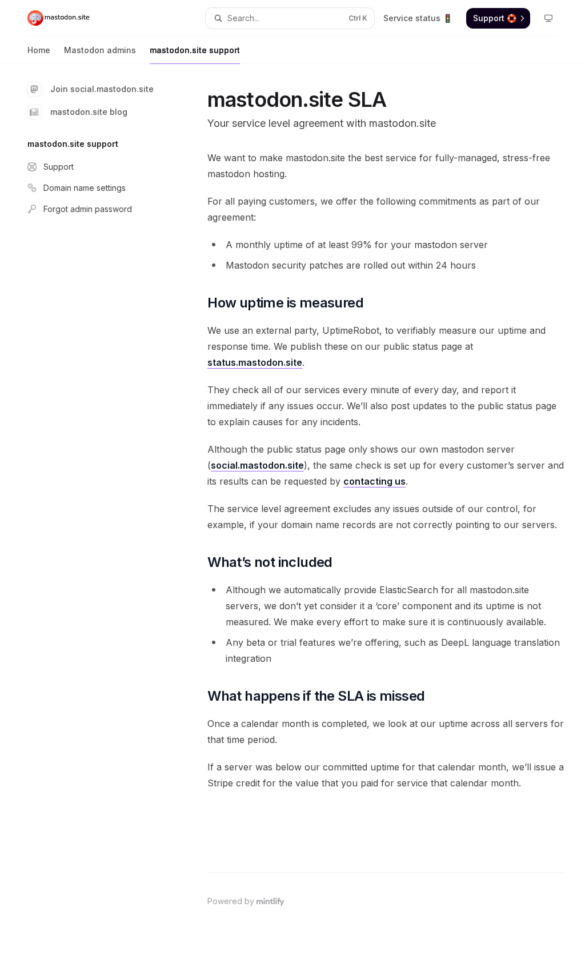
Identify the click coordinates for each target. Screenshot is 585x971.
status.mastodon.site (254, 362)
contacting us (374, 481)
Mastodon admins (100, 50)
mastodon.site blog (88, 112)
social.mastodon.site (257, 465)
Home (38, 50)
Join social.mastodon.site (102, 89)
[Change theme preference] (548, 18)
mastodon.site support (195, 50)
